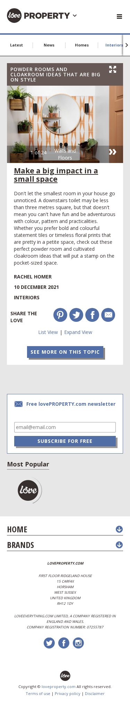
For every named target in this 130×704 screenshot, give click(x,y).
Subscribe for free (65, 441)
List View (48, 332)
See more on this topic (65, 352)
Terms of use (38, 693)
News (49, 45)
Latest (16, 45)
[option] (65, 124)
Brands (20, 544)
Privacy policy (67, 693)
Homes (82, 45)
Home (17, 529)
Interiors (114, 45)
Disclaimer (95, 693)
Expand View (78, 332)
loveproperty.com (59, 686)
